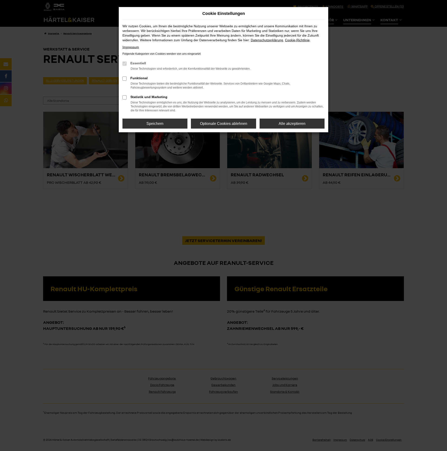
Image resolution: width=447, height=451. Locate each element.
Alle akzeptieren (292, 124)
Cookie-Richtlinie (297, 40)
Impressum (130, 47)
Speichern (154, 124)
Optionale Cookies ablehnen (223, 124)
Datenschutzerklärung (267, 40)
